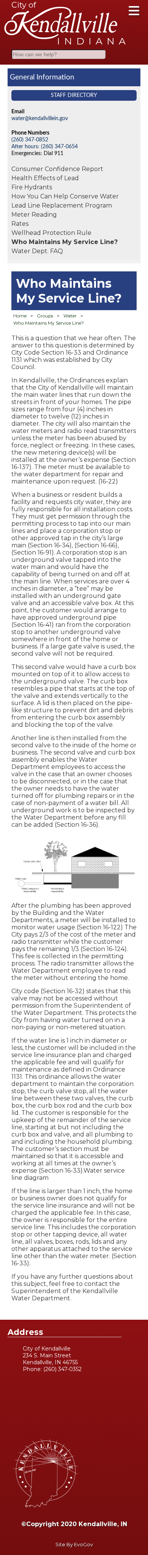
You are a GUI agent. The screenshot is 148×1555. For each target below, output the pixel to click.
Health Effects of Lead (45, 178)
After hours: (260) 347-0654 (44, 146)
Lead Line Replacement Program (61, 205)
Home (20, 316)
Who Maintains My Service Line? (64, 242)
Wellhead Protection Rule (51, 232)
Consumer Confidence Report (57, 169)
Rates (19, 223)
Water (70, 316)
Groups (45, 316)
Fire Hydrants (31, 187)
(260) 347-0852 (29, 140)
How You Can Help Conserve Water (65, 196)
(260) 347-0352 (62, 1369)
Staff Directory (74, 95)
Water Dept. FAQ (37, 251)
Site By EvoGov (74, 1544)
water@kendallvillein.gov (39, 118)
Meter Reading (34, 214)
